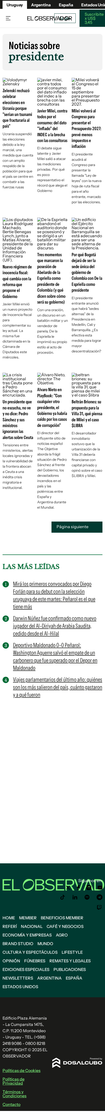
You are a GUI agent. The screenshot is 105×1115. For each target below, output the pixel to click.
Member (28, 917)
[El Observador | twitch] (99, 907)
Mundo (45, 943)
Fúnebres (34, 960)
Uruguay (15, 4)
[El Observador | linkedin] (75, 897)
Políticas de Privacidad (13, 1081)
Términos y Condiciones (15, 1093)
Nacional (32, 926)
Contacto (11, 1104)
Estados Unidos (20, 986)
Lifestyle (72, 952)
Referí (10, 926)
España (74, 978)
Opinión (11, 960)
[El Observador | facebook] (78, 887)
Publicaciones (70, 969)
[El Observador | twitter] (68, 887)
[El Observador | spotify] (87, 897)
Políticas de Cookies (22, 1070)
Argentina (41, 4)
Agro (62, 935)
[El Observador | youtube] (100, 887)
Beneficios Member (62, 917)
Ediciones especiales (26, 969)
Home (9, 917)
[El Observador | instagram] (88, 887)
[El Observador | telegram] (99, 897)
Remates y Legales (70, 960)
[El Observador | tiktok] (63, 897)
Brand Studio (18, 943)
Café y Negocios (65, 926)
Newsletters (18, 978)
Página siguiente (73, 526)
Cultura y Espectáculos (30, 952)
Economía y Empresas (27, 935)
